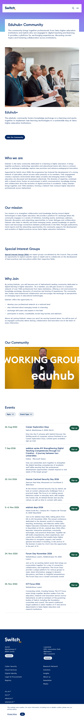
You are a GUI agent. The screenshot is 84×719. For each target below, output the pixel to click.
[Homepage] (10, 8)
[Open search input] (73, 8)
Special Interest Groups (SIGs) (17, 254)
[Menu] (77, 8)
